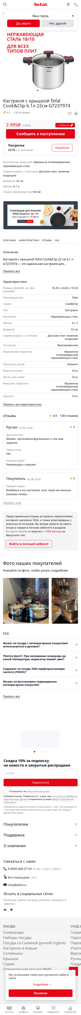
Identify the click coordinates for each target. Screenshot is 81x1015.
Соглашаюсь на (29, 791)
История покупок (17, 531)
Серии (8, 963)
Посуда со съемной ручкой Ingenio (34, 942)
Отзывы (47, 240)
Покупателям (16, 824)
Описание (9, 240)
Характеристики (29, 240)
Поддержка (14, 834)
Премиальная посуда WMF (27, 969)
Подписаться (40, 782)
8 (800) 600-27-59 (20, 868)
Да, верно (23, 23)
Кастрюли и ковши (20, 948)
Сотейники (13, 953)
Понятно (40, 993)
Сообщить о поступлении (40, 133)
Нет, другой (57, 23)
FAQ (57, 240)
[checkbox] (5, 791)
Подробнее (62, 147)
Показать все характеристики (22, 404)
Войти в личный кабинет (29, 544)
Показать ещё (12, 502)
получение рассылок (38, 791)
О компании (15, 845)
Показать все (11, 271)
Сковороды (13, 932)
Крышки (10, 958)
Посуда (9, 926)
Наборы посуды (17, 937)
